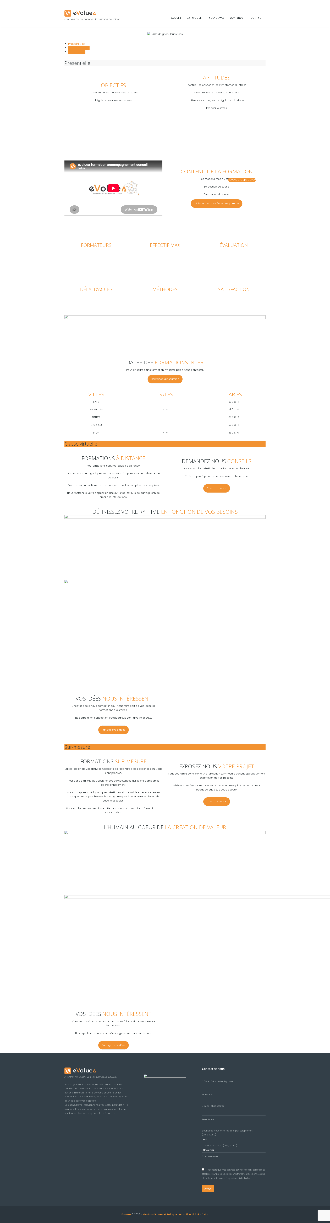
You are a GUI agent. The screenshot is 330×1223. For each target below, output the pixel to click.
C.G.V (205, 1214)
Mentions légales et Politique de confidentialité (171, 1214)
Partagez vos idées (113, 729)
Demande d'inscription (165, 379)
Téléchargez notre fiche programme (216, 203)
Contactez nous (217, 488)
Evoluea (126, 1214)
